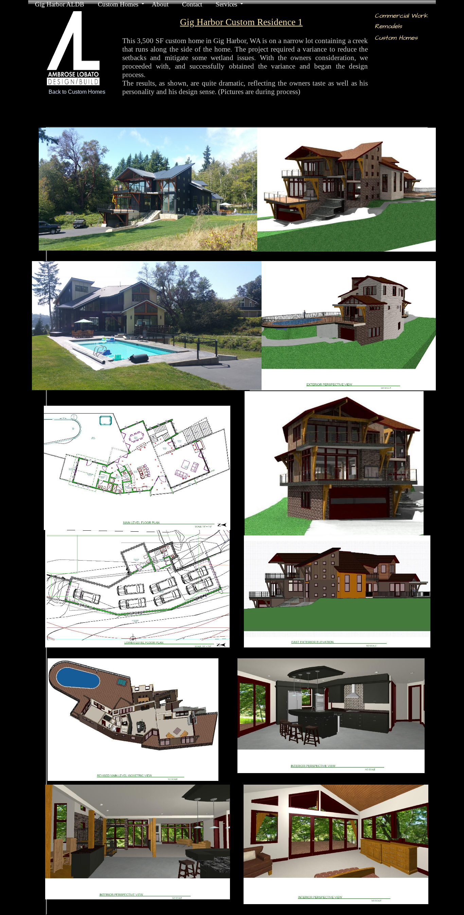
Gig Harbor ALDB (59, 4)
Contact (192, 4)
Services (226, 4)
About (160, 4)
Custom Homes (118, 4)
